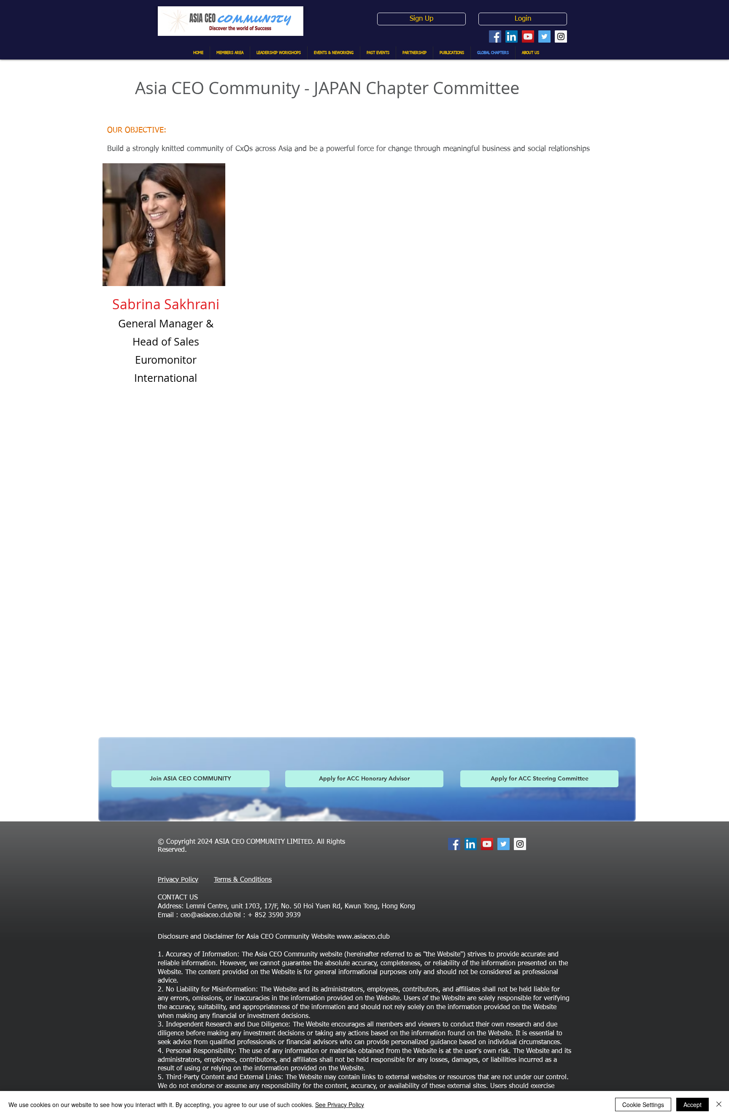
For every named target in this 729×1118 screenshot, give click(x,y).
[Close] (719, 1104)
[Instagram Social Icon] (561, 36)
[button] (539, 778)
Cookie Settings (643, 1104)
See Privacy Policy (339, 1104)
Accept (692, 1104)
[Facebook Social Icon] (495, 36)
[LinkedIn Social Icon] (511, 36)
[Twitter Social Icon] (544, 36)
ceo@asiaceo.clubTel (211, 915)
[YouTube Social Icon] (528, 36)
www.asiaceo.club (363, 937)
